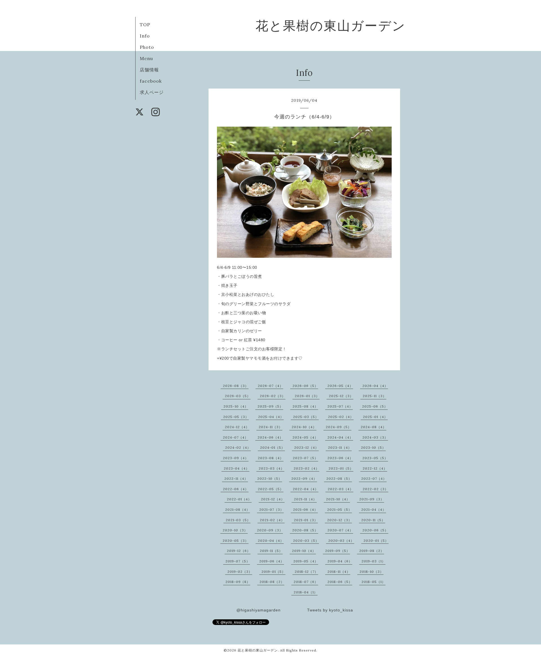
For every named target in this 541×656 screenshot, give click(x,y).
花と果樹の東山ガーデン (331, 25)
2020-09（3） (270, 530)
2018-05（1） (373, 582)
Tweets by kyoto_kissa (330, 610)
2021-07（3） (271, 509)
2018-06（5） (339, 582)
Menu (146, 58)
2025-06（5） (375, 406)
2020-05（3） (236, 540)
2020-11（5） (373, 520)
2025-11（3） (374, 396)
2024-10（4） (304, 427)
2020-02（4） (341, 540)
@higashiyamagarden (258, 610)
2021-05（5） (339, 509)
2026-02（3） (272, 396)
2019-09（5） (337, 551)
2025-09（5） (270, 406)
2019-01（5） (273, 571)
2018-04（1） (306, 592)
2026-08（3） (236, 386)
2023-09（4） (236, 458)
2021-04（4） (373, 509)
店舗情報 (149, 69)
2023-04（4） (236, 468)
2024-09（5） (338, 427)
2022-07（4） (374, 478)
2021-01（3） (306, 520)
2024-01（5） (272, 447)
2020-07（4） (340, 530)
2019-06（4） (271, 561)
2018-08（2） (272, 582)
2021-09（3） (371, 499)
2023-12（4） (306, 447)
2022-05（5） (270, 489)
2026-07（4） (270, 386)
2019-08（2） (371, 551)
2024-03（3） (375, 437)
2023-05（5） (375, 458)
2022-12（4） (375, 468)
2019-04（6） (339, 561)
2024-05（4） (305, 437)
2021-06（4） (305, 509)
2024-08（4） (373, 427)
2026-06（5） (305, 386)
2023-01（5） (341, 468)
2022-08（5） (339, 478)
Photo (147, 47)
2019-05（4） (305, 561)
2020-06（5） (375, 530)
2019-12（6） (238, 551)
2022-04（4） (305, 489)
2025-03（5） (306, 417)
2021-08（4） (237, 509)
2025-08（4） (305, 406)
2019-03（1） (373, 561)
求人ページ (152, 92)
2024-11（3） (270, 427)
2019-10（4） (304, 551)
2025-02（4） (341, 417)
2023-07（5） (305, 458)
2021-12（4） (273, 499)
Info (145, 36)
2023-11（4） (340, 447)
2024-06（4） (270, 437)
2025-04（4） (271, 417)
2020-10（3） (235, 530)
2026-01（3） (307, 396)
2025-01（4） (375, 417)
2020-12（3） (339, 520)
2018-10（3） (371, 571)
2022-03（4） (340, 489)
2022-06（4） (236, 489)
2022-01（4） (239, 499)
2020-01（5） (376, 540)
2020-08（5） (305, 530)
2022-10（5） (269, 478)
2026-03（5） (237, 396)
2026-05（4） (340, 386)
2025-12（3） (341, 396)
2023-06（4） (340, 458)
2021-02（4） (272, 520)
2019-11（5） (271, 551)
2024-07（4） (235, 437)
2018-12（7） (306, 571)
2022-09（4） (304, 478)
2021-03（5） (238, 520)
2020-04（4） (271, 540)
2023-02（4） (306, 468)
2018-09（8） (237, 582)
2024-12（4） (237, 427)
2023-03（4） (271, 468)
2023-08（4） (270, 458)
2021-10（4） (338, 499)
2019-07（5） (237, 561)
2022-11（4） (236, 478)
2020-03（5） (306, 540)
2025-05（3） (236, 417)
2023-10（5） (373, 447)
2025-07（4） (340, 406)
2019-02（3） (239, 571)
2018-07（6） (306, 582)
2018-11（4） (338, 571)
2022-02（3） (375, 489)
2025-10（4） (235, 406)
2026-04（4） (375, 386)
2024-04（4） (340, 437)
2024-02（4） (238, 447)
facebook (151, 81)
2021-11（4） (305, 499)
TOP (145, 24)
